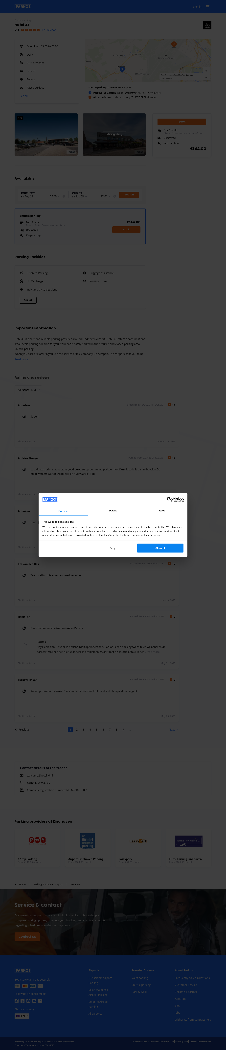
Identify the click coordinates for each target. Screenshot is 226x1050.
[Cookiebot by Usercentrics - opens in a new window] (169, 499)
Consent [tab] (63, 510)
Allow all (160, 548)
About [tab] (162, 510)
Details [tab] (113, 510)
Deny (112, 548)
